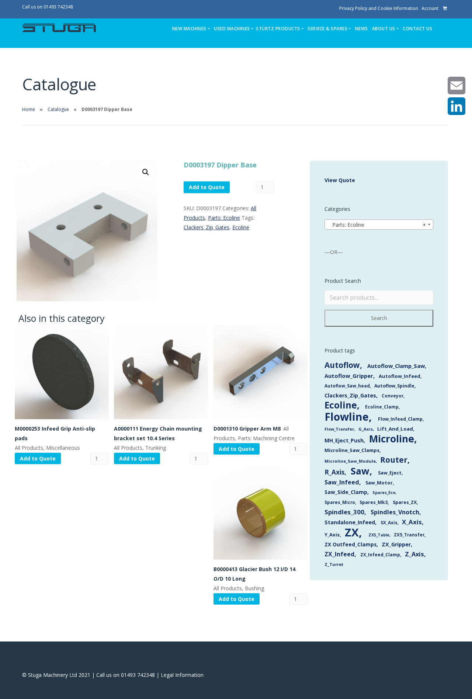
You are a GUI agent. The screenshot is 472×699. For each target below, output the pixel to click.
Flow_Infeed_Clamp (400, 419)
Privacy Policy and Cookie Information (378, 8)
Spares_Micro (339, 502)
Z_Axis (414, 554)
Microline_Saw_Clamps (351, 450)
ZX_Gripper (396, 544)
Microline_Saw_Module (350, 461)
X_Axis (412, 522)
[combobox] (378, 224)
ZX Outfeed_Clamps (350, 544)
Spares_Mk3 (374, 502)
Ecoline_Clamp (382, 407)
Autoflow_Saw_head (347, 386)
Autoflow (342, 365)
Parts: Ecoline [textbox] (377, 224)
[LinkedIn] (456, 106)
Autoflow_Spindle (394, 386)
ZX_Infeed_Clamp (380, 554)
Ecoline (240, 227)
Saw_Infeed (341, 482)
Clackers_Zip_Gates (206, 227)
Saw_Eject (390, 472)
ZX (352, 532)
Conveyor (392, 396)
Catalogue (58, 109)
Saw (360, 471)
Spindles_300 (344, 512)
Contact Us (417, 28)
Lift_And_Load (395, 428)
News (361, 28)
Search (379, 317)
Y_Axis (332, 534)
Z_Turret (333, 564)
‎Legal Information (182, 674)
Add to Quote (207, 187)
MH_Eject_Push (344, 440)
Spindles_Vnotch (395, 512)
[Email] (456, 85)
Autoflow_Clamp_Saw (396, 365)
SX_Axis (389, 522)
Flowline (346, 416)
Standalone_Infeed (349, 522)
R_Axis (334, 472)
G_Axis (365, 429)
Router (393, 460)
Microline (391, 438)
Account (429, 8)
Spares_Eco (383, 492)
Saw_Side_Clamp (345, 491)
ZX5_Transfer (409, 535)
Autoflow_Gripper (348, 375)
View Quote (339, 180)
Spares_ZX (405, 502)
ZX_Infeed (339, 554)
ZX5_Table (378, 535)
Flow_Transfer (339, 429)
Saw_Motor (379, 482)
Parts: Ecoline (224, 217)
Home (28, 109)
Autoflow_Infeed (399, 376)
